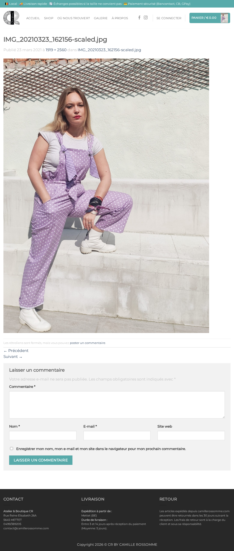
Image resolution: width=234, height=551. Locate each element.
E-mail (90, 426)
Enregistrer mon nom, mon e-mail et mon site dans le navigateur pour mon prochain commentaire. (101, 449)
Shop (48, 18)
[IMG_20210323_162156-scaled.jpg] (106, 195)
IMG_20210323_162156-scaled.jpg (109, 50)
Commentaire (22, 387)
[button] (169, 18)
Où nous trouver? (73, 18)
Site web (164, 426)
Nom (14, 426)
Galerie (101, 18)
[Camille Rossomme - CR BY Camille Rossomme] (11, 18)
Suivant (13, 356)
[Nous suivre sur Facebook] (139, 18)
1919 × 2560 (56, 50)
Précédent (16, 350)
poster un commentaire (87, 343)
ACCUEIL (33, 18)
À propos (120, 18)
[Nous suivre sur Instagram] (146, 18)
